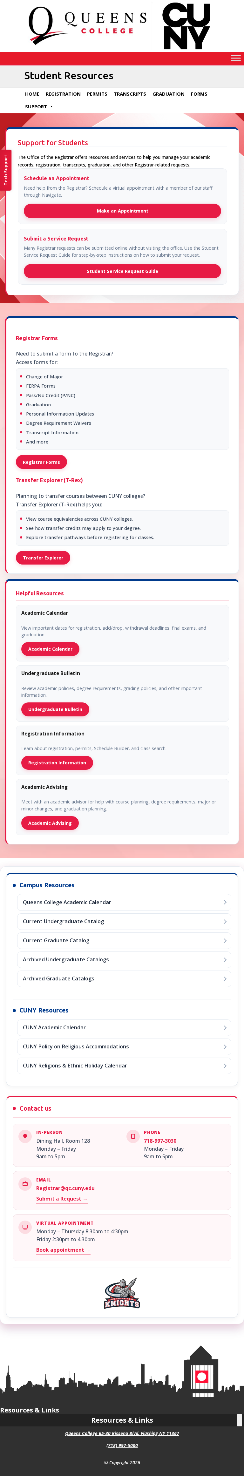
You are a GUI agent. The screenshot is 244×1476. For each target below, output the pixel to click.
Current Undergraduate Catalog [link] (63, 921)
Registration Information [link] (57, 763)
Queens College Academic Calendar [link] (67, 902)
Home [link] (32, 94)
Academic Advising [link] (50, 823)
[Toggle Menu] (236, 58)
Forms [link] (199, 94)
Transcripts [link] (130, 94)
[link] (122, 50)
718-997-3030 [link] (160, 1140)
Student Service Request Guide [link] (122, 271)
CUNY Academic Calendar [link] (54, 1027)
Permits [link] (97, 94)
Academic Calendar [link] (50, 649)
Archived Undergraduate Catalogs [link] (66, 959)
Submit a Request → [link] (62, 1198)
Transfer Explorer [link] (43, 558)
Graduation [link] (168, 94)
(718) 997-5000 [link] (122, 1445)
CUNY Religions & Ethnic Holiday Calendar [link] (75, 1065)
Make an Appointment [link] (122, 211)
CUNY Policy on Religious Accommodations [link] (76, 1046)
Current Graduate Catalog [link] (56, 940)
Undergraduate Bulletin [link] (55, 709)
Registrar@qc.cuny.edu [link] (65, 1188)
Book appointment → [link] (63, 1249)
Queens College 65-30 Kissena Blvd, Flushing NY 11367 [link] (122, 1433)
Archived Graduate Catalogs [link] (58, 978)
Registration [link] (63, 94)
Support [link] (36, 106)
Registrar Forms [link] (41, 462)
